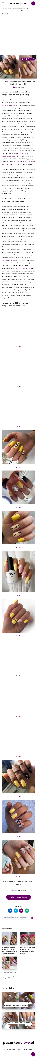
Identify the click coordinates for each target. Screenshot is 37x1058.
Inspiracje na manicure (19, 9)
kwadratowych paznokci (10, 260)
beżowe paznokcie (22, 153)
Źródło (18, 346)
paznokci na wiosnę (8, 105)
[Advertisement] (18, 35)
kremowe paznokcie (8, 156)
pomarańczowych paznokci (19, 268)
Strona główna (6, 9)
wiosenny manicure (27, 129)
